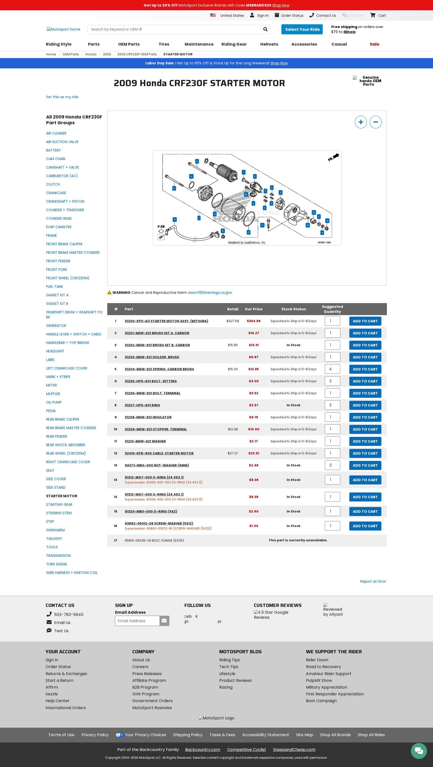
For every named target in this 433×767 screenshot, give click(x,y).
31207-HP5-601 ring (142, 405)
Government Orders (152, 701)
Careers (140, 667)
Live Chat (356, 15)
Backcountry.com (202, 749)
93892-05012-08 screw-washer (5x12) (159, 523)
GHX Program (145, 694)
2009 (107, 54)
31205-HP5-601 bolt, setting (151, 381)
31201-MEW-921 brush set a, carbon (157, 333)
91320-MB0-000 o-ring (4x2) (151, 511)
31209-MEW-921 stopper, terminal (156, 429)
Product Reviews (235, 680)
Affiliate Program (149, 680)
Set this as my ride (62, 96)
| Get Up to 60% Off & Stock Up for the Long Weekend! (216, 63)
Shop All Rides (371, 735)
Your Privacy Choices (145, 734)
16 (246, 194)
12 (174, 219)
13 (327, 220)
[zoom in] (361, 122)
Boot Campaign (321, 701)
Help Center (58, 701)
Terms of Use (61, 735)
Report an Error (373, 581)
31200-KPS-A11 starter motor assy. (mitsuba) (166, 321)
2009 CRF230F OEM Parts (137, 54)
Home (51, 54)
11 (322, 232)
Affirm (52, 687)
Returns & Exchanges (66, 674)
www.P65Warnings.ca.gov (210, 292)
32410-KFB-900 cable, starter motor (159, 453)
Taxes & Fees (222, 735)
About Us (141, 660)
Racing (226, 687)
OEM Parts (71, 54)
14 (191, 176)
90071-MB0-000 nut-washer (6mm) (157, 465)
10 (314, 212)
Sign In (52, 660)
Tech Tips (228, 667)
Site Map (304, 735)
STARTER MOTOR (178, 54)
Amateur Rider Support (329, 674)
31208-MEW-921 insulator (148, 417)
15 (307, 225)
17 (262, 225)
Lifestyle (227, 674)
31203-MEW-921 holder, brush (152, 357)
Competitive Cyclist (246, 749)
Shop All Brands (335, 735)
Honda (90, 54)
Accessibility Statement (265, 735)
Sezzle (52, 694)
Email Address (130, 612)
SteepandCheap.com (294, 749)
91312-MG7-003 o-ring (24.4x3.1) (154, 477)
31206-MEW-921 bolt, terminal (152, 393)
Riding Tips (229, 660)
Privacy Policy (95, 735)
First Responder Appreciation (335, 694)
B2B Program (145, 687)
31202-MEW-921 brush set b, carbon (157, 345)
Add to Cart (365, 321)
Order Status (58, 667)
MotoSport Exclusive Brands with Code (216, 5)
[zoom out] (376, 122)
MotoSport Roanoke (152, 708)
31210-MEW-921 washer (145, 441)
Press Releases (147, 674)
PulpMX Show (319, 680)
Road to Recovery (323, 667)
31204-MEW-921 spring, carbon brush (159, 369)
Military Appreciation (326, 687)
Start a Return (59, 680)
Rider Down (317, 660)
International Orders (66, 708)
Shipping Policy (187, 735)
